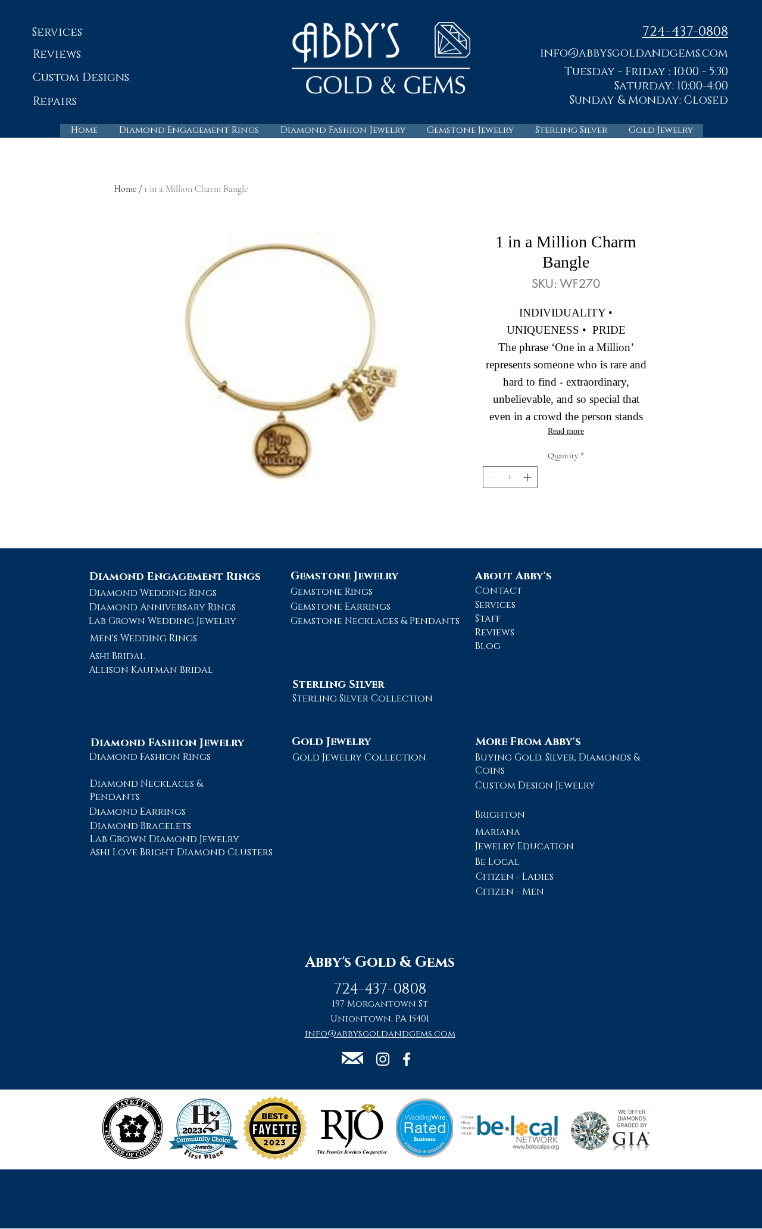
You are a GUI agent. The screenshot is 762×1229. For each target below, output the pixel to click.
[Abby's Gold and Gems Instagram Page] (383, 1059)
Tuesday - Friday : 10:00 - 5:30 (646, 71)
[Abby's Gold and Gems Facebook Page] (407, 1059)
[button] (634, 52)
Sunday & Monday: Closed (649, 100)
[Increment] (528, 477)
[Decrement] (492, 477)
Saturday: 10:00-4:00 (671, 86)
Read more (566, 431)
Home (125, 189)
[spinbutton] (510, 477)
